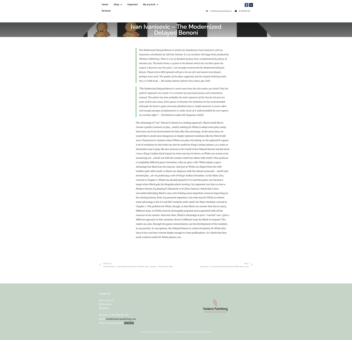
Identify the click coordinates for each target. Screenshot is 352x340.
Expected (132, 4)
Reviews (106, 10)
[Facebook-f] (246, 5)
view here (129, 322)
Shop (116, 4)
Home (105, 4)
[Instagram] (251, 5)
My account (149, 4)
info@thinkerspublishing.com (121, 318)
